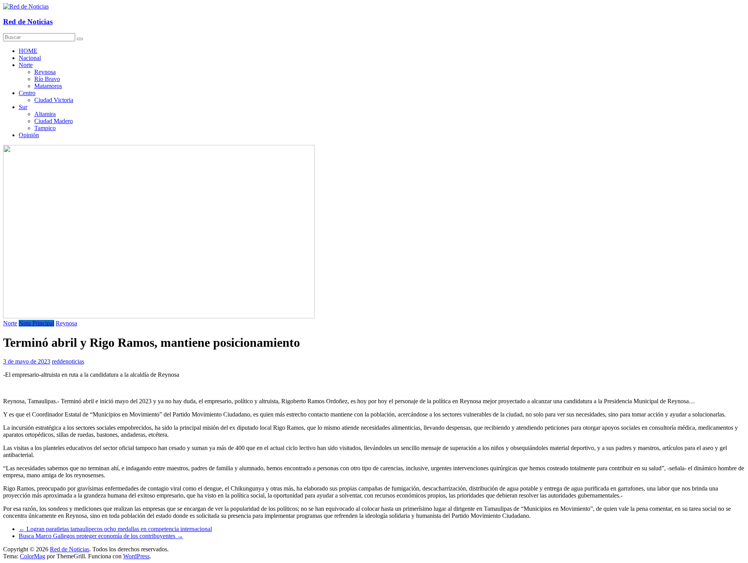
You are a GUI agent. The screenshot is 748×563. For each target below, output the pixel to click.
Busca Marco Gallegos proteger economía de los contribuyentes (101, 536)
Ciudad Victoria (53, 100)
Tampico (45, 128)
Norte (26, 65)
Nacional (30, 58)
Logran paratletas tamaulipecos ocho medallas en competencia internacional (115, 529)
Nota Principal (36, 323)
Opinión (29, 135)
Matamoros (48, 86)
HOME (28, 51)
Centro (27, 93)
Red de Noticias (28, 22)
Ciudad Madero (53, 121)
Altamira (45, 114)
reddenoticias (68, 361)
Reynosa (45, 72)
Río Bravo (47, 79)
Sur (23, 107)
